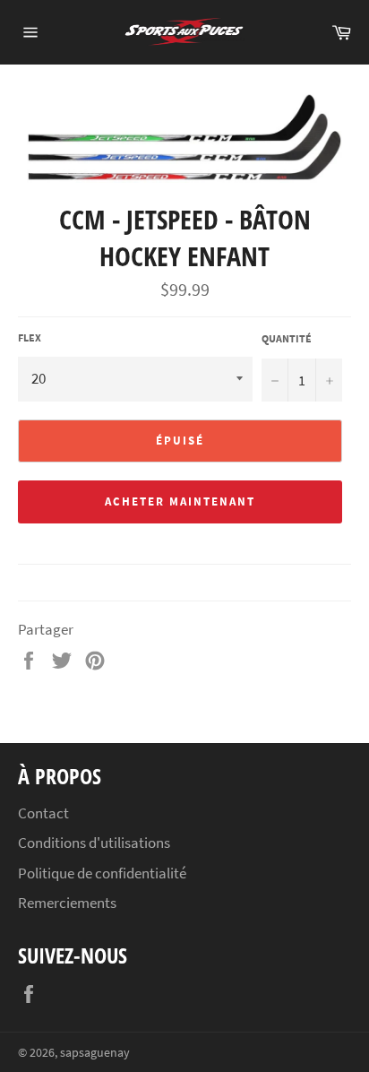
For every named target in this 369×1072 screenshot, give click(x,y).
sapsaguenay (95, 1052)
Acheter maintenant (179, 501)
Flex (29, 337)
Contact (43, 813)
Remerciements (67, 902)
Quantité (287, 338)
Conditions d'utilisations (94, 842)
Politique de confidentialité (102, 873)
